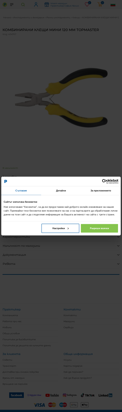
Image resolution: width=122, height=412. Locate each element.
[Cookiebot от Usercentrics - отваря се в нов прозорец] (104, 181)
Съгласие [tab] (21, 190)
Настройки (58, 228)
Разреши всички (99, 228)
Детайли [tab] (61, 190)
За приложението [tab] (101, 190)
